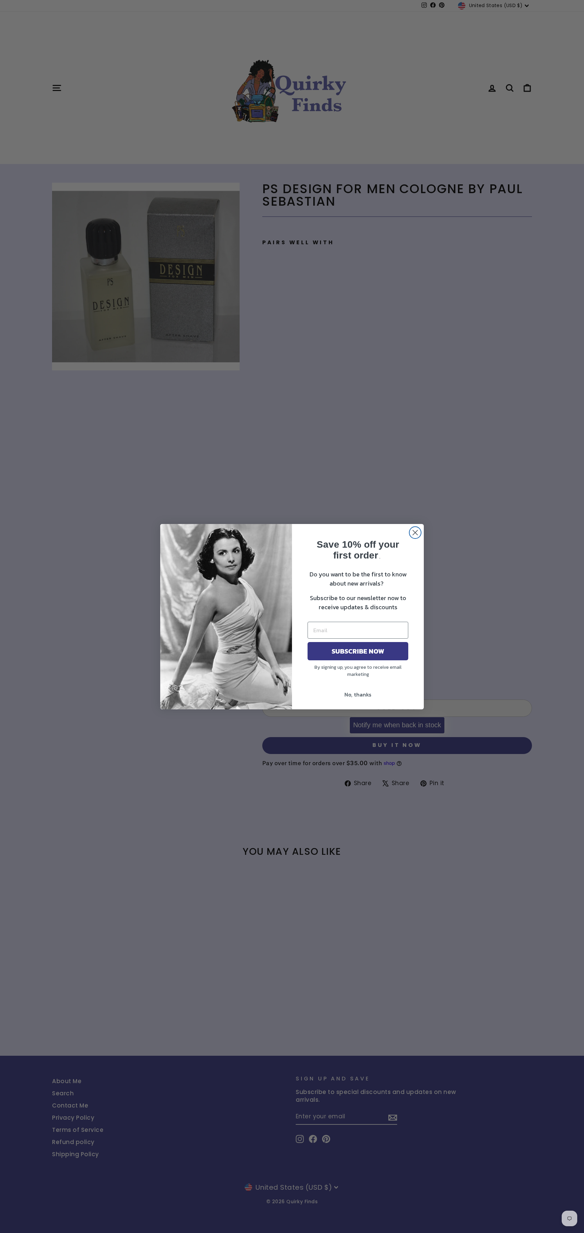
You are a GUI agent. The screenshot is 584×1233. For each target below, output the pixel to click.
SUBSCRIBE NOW (358, 651)
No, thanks (357, 694)
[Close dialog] (415, 533)
